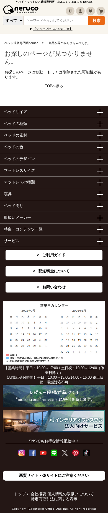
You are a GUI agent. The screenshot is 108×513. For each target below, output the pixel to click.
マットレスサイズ (19, 170)
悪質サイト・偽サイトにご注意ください (54, 475)
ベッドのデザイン (19, 159)
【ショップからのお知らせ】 (53, 28)
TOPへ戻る (54, 86)
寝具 (8, 194)
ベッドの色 (13, 147)
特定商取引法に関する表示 (54, 499)
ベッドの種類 (15, 123)
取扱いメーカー (17, 217)
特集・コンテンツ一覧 (23, 229)
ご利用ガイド (54, 255)
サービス (11, 240)
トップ (20, 494)
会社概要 (38, 494)
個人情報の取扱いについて (70, 494)
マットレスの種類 (19, 182)
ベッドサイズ (15, 111)
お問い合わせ (54, 287)
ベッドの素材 (15, 135)
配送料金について (54, 271)
